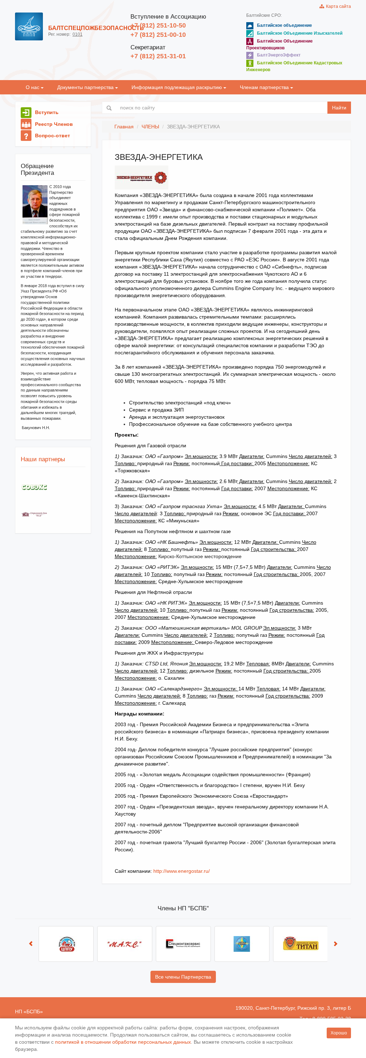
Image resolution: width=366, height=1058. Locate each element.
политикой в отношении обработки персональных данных (123, 1042)
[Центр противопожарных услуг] (66, 944)
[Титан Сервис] (241, 944)
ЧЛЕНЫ (150, 126)
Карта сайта (337, 6)
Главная (124, 126)
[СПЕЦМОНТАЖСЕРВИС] (183, 944)
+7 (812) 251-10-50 (158, 25)
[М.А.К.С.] (124, 944)
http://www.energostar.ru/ (181, 871)
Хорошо (339, 1032)
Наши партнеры (43, 459)
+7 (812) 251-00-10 (158, 34)
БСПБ (33, 1011)
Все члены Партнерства (183, 977)
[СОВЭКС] (34, 487)
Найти (339, 107)
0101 (78, 34)
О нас (33, 87)
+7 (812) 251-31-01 (158, 56)
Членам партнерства (265, 87)
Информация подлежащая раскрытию (177, 87)
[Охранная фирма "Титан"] (300, 944)
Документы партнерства (86, 87)
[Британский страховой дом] (34, 514)
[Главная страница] (29, 26)
